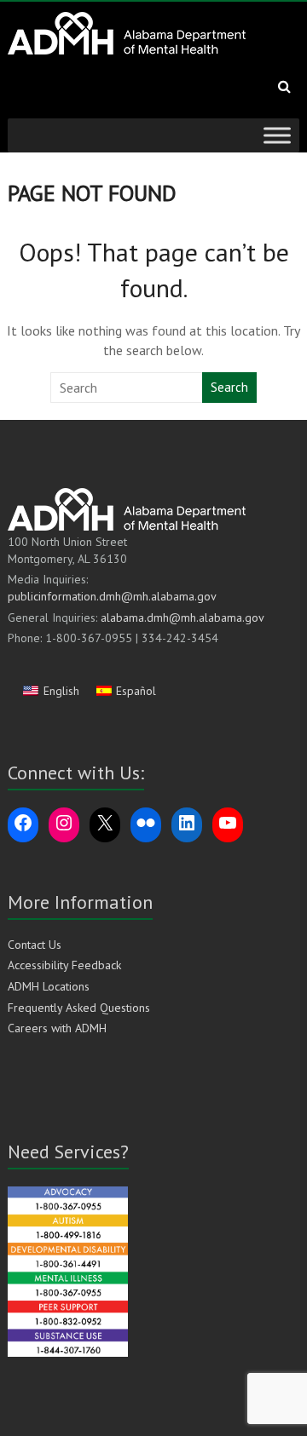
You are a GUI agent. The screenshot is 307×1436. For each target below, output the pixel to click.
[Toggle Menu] (277, 135)
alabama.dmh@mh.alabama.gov (182, 617)
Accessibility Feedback (64, 965)
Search (229, 387)
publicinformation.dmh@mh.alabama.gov (112, 596)
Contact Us (34, 944)
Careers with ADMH (57, 1028)
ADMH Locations (49, 986)
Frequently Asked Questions (79, 1007)
